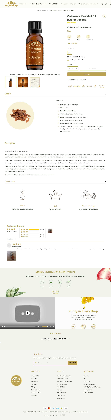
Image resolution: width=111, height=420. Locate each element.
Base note (44, 10)
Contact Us (86, 381)
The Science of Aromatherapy (87, 4)
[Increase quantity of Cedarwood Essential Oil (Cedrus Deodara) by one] (76, 69)
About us (86, 376)
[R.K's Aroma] (11, 4)
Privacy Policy (87, 390)
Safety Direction (62, 392)
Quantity (69, 64)
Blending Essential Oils (64, 376)
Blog (84, 378)
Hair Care (63, 4)
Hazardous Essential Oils (64, 381)
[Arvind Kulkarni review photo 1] (11, 256)
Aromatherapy (35, 390)
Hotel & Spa (60, 387)
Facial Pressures (62, 384)
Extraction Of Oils (62, 378)
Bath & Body (34, 381)
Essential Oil (53, 4)
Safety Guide (61, 395)
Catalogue (34, 395)
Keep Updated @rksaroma (53, 338)
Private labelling (36, 392)
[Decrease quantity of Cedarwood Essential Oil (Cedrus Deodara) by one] (69, 69)
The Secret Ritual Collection (38, 4)
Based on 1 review (12, 231)
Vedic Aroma (61, 398)
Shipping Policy (88, 392)
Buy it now (86, 74)
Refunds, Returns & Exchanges (92, 387)
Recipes (59, 390)
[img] (16, 244)
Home (38, 10)
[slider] (19, 326)
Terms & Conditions (89, 384)
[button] (71, 23)
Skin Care (22, 4)
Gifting (73, 4)
